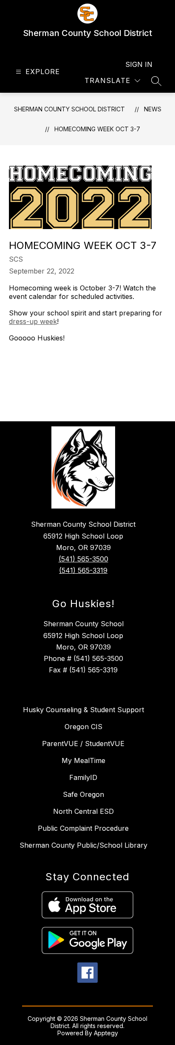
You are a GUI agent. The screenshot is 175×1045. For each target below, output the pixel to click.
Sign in (138, 64)
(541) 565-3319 (83, 570)
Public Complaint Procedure (83, 828)
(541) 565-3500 (83, 559)
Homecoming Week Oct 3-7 (97, 129)
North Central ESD (83, 811)
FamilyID (83, 777)
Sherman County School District (69, 109)
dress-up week (33, 321)
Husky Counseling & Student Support (83, 709)
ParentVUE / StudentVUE (83, 743)
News (152, 109)
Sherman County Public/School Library (83, 845)
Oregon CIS (83, 726)
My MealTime (83, 760)
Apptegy (106, 1033)
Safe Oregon (83, 794)
